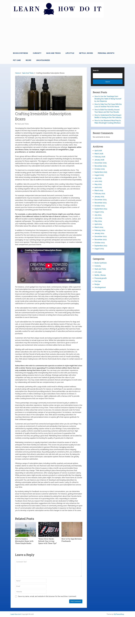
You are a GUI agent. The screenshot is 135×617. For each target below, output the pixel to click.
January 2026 (99, 160)
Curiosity (37, 53)
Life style (70, 53)
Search (96, 70)
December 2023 (100, 236)
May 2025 (98, 184)
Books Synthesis (20, 53)
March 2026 (98, 154)
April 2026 (98, 151)
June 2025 (98, 181)
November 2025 (100, 166)
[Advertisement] (67, 35)
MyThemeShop (119, 614)
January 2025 (99, 197)
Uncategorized (43, 60)
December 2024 (100, 200)
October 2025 (99, 169)
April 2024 (98, 224)
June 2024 (98, 218)
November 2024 (100, 203)
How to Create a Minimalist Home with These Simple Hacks (24, 541)
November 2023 (100, 239)
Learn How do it (16, 614)
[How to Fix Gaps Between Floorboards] (71, 529)
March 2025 (98, 190)
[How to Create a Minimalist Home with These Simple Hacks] (25, 529)
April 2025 (98, 187)
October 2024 (99, 206)
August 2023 (99, 249)
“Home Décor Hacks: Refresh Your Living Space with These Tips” (47, 541)
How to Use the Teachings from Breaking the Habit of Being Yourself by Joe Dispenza (107, 98)
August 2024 (99, 212)
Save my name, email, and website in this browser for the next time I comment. (47, 596)
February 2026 (99, 157)
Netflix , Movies (86, 53)
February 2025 (99, 193)
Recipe (28, 60)
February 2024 (99, 230)
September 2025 (100, 172)
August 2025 (99, 175)
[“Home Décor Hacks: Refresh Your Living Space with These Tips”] (48, 529)
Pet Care (17, 60)
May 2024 (98, 221)
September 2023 (100, 246)
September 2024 (100, 209)
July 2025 (97, 178)
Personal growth (106, 53)
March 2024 (98, 227)
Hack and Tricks (53, 53)
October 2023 (99, 243)
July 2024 (97, 215)
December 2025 (100, 163)
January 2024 (99, 233)
